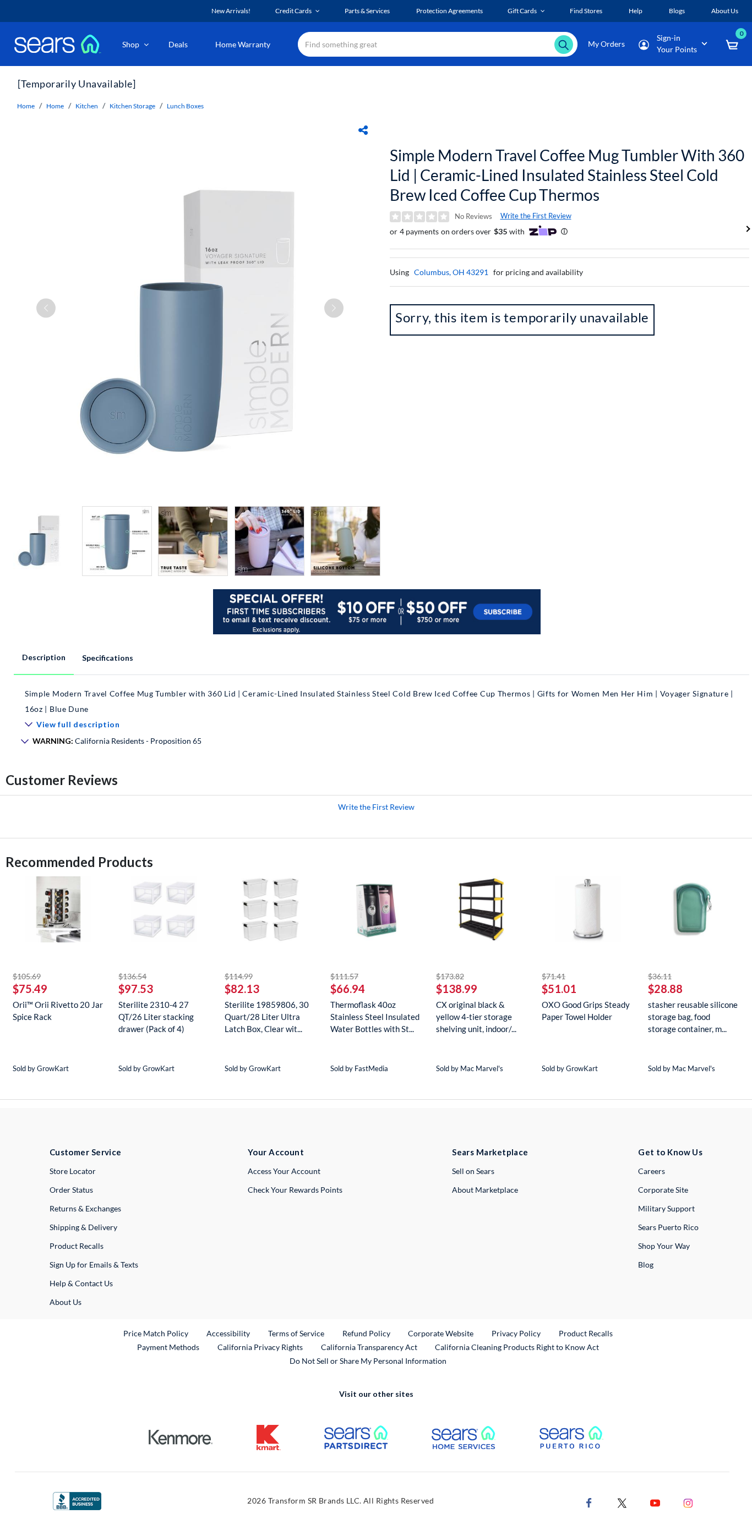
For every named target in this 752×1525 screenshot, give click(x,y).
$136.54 (132, 976)
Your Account (276, 1152)
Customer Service (86, 1152)
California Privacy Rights (260, 1347)
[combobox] (437, 44)
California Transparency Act (369, 1347)
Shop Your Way (664, 1245)
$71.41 (553, 976)
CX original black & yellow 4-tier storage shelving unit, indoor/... (476, 1017)
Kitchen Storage (132, 106)
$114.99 (239, 976)
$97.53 (135, 988)
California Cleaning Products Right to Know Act (517, 1347)
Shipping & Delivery (83, 1227)
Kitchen (86, 106)
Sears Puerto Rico (668, 1227)
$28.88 (665, 988)
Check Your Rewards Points (295, 1189)
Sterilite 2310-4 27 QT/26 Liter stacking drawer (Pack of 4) (156, 1017)
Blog (645, 1264)
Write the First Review (535, 215)
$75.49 (30, 988)
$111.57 (344, 976)
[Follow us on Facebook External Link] (589, 1501)
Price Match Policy (155, 1333)
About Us (65, 1302)
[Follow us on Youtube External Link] (655, 1501)
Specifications (107, 657)
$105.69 (27, 976)
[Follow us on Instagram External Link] (688, 1501)
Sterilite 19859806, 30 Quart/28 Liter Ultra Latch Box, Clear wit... (267, 1017)
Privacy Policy (516, 1333)
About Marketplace (485, 1189)
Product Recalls (76, 1245)
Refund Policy (366, 1333)
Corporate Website (441, 1333)
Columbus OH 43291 (451, 272)
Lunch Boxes (185, 106)
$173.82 (450, 976)
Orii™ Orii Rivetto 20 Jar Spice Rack (58, 1011)
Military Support (666, 1208)
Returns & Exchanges (85, 1208)
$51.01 (559, 988)
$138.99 (456, 988)
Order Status (71, 1189)
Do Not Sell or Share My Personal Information (368, 1360)
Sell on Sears (473, 1171)
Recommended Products (79, 862)
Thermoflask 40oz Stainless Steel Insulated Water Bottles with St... (374, 1017)
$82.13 (242, 988)
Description (44, 657)
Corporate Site (663, 1189)
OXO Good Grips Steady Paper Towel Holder (586, 1011)
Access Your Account (284, 1171)
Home (26, 106)
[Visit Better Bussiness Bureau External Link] (77, 1500)
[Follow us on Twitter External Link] (622, 1501)
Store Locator (73, 1171)
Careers (651, 1171)
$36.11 (660, 976)
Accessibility (228, 1333)
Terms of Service (296, 1333)
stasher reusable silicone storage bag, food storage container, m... (693, 1017)
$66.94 (347, 988)
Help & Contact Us (81, 1283)
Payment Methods (168, 1347)
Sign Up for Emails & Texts (94, 1264)
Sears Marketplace (490, 1152)
